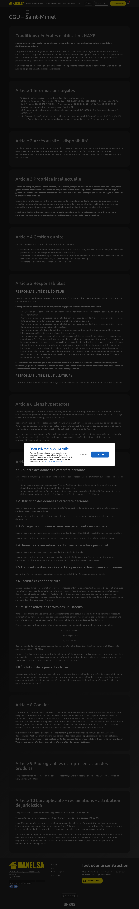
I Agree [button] (100, 454)
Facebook (56, 461)
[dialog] (69, 454)
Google (47, 461)
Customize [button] (83, 454)
